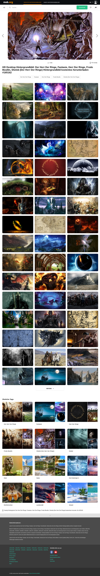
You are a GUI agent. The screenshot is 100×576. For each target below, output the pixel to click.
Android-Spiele (12, 553)
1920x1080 (11, 548)
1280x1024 (40, 548)
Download (82, 7)
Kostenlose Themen (13, 561)
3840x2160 (23, 548)
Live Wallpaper (12, 559)
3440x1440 (45, 548)
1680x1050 (28, 549)
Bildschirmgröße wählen (55, 557)
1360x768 (45, 549)
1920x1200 (34, 549)
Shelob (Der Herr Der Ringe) (71, 77)
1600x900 (28, 548)
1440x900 (23, 549)
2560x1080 (11, 549)
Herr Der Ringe (46, 77)
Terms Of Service (32, 573)
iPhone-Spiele (12, 555)
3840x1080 (17, 549)
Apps (10, 563)
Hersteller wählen (54, 555)
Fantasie (36, 77)
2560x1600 (11, 551)
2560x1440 (34, 548)
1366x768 (17, 548)
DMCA (38, 573)
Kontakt (51, 559)
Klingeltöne (11, 557)
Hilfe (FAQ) (52, 561)
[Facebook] (52, 553)
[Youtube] (56, 553)
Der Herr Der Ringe (25, 77)
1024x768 (40, 549)
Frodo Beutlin (57, 77)
